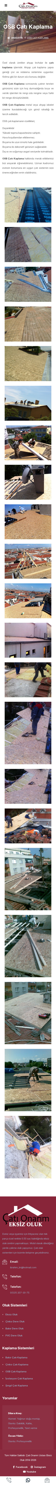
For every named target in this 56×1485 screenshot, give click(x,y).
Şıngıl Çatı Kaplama (16, 1385)
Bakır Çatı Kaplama (16, 1357)
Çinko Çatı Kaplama (16, 1364)
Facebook (21, 1467)
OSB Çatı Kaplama (15, 1371)
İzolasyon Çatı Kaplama (19, 1378)
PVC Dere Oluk (14, 1335)
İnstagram (40, 1467)
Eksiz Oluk (11, 1314)
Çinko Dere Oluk (15, 1321)
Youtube (31, 1471)
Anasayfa (17, 37)
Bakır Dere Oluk (14, 1328)
